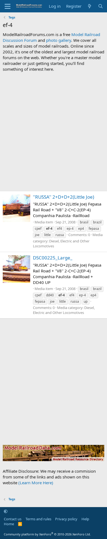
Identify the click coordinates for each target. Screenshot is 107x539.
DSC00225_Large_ (52, 258)
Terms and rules (38, 518)
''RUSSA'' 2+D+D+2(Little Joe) (63, 197)
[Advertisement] (53, 131)
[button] (6, 511)
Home (9, 523)
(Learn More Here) (35, 482)
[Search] (100, 6)
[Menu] (7, 6)
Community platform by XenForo (47, 534)
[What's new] (89, 6)
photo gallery (58, 40)
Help (85, 518)
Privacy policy (66, 518)
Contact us (12, 518)
